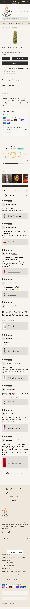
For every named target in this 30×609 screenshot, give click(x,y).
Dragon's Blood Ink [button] (13, 326)
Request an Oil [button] (12, 295)
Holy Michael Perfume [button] (14, 242)
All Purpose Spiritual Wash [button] (16, 378)
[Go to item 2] (17, 178)
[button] (24, 10)
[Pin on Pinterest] (13, 85)
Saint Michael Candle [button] (14, 272)
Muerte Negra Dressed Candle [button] (16, 428)
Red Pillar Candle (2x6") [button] (15, 463)
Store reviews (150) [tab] (23, 191)
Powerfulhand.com (9, 603)
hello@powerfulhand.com (11, 565)
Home (3, 27)
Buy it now (15, 63)
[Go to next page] (25, 473)
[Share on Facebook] (10, 85)
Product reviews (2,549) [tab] (9, 191)
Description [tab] (5, 93)
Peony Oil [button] (10, 402)
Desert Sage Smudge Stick (11, 27)
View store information (10, 73)
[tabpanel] (15, 101)
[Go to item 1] (7, 178)
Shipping (12, 52)
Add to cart (20, 58)
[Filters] (3, 195)
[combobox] (15, 18)
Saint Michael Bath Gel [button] (14, 216)
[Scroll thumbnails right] (26, 178)
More (26, 154)
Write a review (15, 186)
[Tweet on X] (7, 85)
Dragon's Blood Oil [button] (13, 351)
